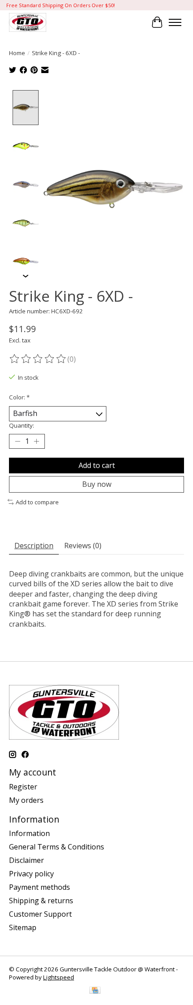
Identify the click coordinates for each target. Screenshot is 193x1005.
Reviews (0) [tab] (82, 545)
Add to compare (37, 502)
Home (17, 53)
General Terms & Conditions (56, 847)
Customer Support (40, 914)
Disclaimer (26, 860)
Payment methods (39, 887)
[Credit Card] (95, 991)
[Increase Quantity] (36, 441)
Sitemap (22, 927)
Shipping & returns (41, 900)
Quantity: (21, 425)
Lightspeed (58, 977)
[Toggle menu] (175, 22)
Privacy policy (31, 874)
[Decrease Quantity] (17, 441)
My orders (26, 800)
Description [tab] (33, 545)
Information (29, 833)
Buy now (96, 484)
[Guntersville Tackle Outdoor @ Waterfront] (27, 22)
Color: (19, 397)
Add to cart (97, 465)
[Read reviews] (38, 359)
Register (23, 787)
